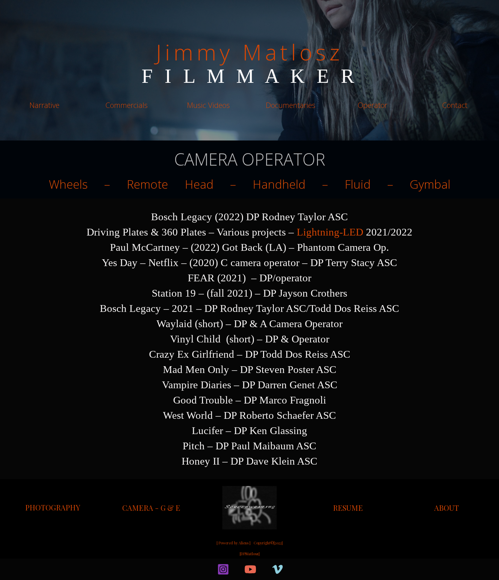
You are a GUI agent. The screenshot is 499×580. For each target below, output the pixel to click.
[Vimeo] (277, 569)
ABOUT (446, 508)
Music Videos (208, 105)
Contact (454, 105)
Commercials (126, 105)
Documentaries (290, 105)
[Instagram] (223, 569)
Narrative (44, 105)
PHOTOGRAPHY (52, 507)
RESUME (348, 508)
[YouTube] (250, 569)
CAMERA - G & (148, 508)
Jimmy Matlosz (249, 52)
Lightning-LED (330, 232)
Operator (372, 105)
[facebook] (202, 569)
